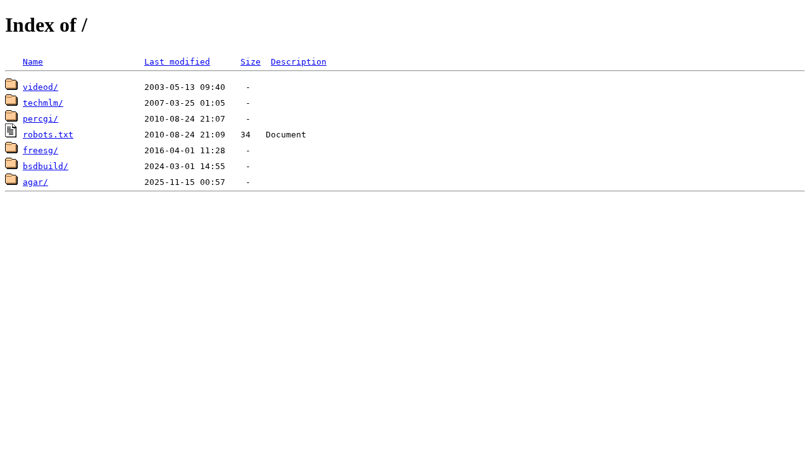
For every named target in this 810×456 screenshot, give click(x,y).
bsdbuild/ (45, 166)
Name (33, 61)
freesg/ (40, 150)
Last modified (177, 61)
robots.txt (48, 134)
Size (250, 61)
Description (299, 61)
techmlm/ (43, 103)
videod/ (40, 87)
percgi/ (40, 119)
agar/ (35, 182)
